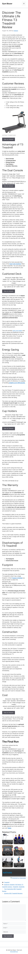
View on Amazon (8, 139)
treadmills (21, 887)
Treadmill (6, 882)
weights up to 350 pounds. (17, 383)
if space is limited (17, 578)
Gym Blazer (7, 4)
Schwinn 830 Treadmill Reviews (13, 893)
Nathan (7, 872)
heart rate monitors (15, 264)
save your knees (17, 330)
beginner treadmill (9, 884)
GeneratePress (14, 951)
